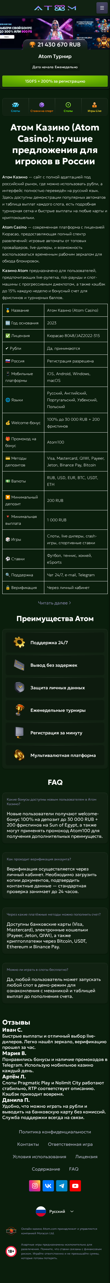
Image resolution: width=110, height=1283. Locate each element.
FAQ (73, 1169)
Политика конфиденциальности (55, 1131)
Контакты (28, 1144)
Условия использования (39, 1156)
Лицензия (86, 1156)
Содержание (46, 1169)
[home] (55, 8)
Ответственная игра (70, 1144)
